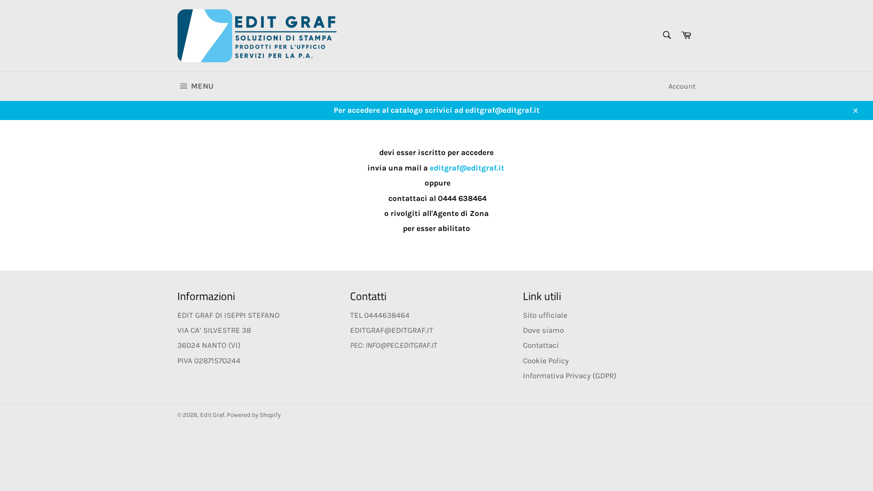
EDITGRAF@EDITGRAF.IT (391, 330)
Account (682, 86)
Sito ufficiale (545, 315)
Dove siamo (543, 330)
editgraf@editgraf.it (467, 167)
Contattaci (541, 345)
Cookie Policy (546, 360)
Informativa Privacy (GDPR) (570, 375)
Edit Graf (212, 414)
